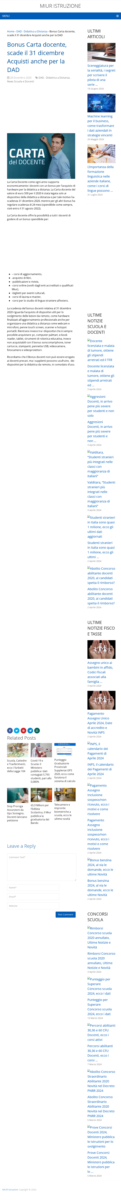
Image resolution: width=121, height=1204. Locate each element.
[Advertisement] (41, 108)
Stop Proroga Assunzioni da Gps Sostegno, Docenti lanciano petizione (17, 813)
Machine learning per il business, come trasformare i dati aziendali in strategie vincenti (100, 125)
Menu (6, 16)
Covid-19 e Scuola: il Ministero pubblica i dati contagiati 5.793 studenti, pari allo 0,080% (41, 771)
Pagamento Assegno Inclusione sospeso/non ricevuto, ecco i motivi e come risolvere (98, 834)
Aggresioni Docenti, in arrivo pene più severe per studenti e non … (99, 431)
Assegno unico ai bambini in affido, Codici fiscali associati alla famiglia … (100, 672)
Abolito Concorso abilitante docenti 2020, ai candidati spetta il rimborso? (101, 596)
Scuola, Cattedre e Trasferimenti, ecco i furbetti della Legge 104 (17, 766)
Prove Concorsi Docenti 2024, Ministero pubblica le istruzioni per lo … (101, 1162)
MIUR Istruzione (60, 5)
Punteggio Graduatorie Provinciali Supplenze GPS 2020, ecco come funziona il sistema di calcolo (64, 770)
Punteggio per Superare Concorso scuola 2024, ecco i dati (99, 1007)
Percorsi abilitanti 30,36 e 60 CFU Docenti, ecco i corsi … (100, 1053)
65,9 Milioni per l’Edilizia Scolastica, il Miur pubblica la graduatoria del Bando (41, 814)
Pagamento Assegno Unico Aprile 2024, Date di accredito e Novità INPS (99, 723)
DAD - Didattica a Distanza (31, 31)
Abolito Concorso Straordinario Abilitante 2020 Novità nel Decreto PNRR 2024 (101, 1106)
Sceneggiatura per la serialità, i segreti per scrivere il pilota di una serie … (101, 75)
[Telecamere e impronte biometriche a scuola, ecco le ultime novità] (65, 794)
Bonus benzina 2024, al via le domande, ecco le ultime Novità (100, 887)
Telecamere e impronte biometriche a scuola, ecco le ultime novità (63, 812)
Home (10, 31)
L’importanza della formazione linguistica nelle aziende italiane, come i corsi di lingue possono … (100, 179)
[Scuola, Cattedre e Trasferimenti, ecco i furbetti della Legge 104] (17, 750)
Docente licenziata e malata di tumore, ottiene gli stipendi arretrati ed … (100, 375)
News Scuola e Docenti (20, 81)
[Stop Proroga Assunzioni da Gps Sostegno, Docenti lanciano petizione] (17, 795)
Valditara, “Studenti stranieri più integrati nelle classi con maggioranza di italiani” (101, 494)
